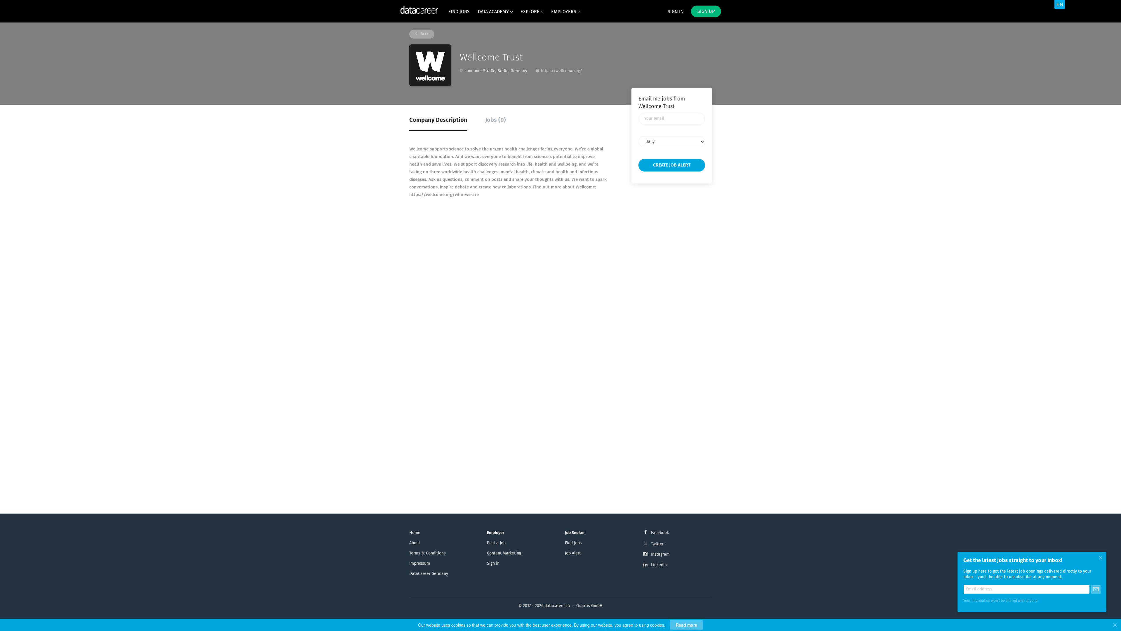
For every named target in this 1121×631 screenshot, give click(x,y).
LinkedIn (659, 565)
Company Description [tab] (438, 120)
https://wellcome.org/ (561, 71)
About (414, 543)
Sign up (706, 11)
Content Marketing (504, 553)
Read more (686, 625)
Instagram (660, 554)
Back (424, 34)
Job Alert (573, 553)
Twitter (657, 544)
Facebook (660, 533)
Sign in (676, 11)
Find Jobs (573, 543)
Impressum (419, 563)
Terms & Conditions (427, 553)
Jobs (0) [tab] (495, 120)
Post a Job (496, 543)
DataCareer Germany (428, 574)
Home (414, 533)
